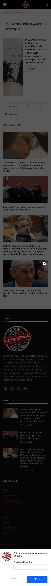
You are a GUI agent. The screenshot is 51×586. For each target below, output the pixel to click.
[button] (44, 263)
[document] (25, 293)
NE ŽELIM (14, 579)
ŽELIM (37, 579)
